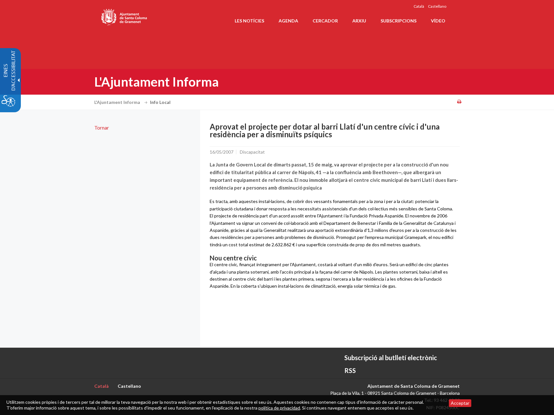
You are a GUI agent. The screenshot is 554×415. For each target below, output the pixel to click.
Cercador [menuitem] (325, 20)
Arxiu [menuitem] (359, 20)
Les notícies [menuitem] (249, 20)
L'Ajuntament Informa (117, 102)
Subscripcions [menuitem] (398, 20)
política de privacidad (279, 408)
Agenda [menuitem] (288, 20)
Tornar (101, 127)
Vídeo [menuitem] (438, 20)
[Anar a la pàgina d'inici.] (124, 16)
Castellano (437, 6)
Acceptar (460, 403)
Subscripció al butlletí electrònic (390, 357)
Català (419, 6)
